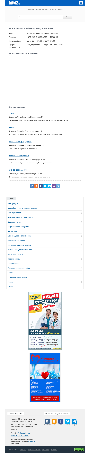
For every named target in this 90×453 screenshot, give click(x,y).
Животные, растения (16, 240)
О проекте (23, 450)
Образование (13, 263)
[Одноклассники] (36, 186)
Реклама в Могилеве (34, 450)
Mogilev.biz (30, 10)
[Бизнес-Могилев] (15, 3)
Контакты (54, 450)
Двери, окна (12, 231)
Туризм (10, 282)
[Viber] (54, 186)
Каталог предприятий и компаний (45, 10)
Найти (68, 17)
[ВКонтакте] (32, 186)
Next (58, 378)
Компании (60, 10)
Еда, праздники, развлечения (19, 236)
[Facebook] (41, 186)
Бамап (11, 127)
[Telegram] (58, 186)
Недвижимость (14, 259)
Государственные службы (18, 227)
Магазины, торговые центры (19, 245)
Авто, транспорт (14, 213)
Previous (31, 378)
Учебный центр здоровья (20, 142)
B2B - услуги (13, 204)
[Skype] (49, 186)
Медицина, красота (15, 254)
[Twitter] (45, 186)
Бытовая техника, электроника (20, 217)
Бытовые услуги (14, 222)
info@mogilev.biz (23, 433)
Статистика (45, 450)
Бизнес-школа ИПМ (18, 170)
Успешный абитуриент (19, 156)
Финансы (11, 286)
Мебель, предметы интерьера (20, 250)
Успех (11, 113)
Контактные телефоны (20, 436)
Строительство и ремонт (18, 277)
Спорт (10, 273)
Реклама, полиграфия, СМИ (19, 268)
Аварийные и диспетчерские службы (23, 208)
